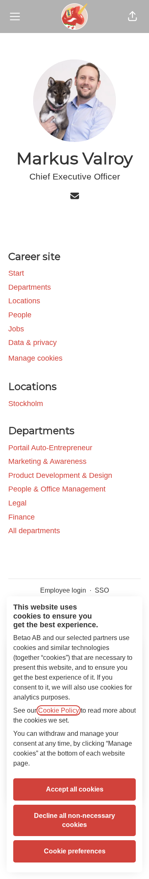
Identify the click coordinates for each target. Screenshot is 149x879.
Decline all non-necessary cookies (74, 820)
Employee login (63, 590)
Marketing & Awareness (47, 461)
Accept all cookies (74, 789)
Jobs (16, 329)
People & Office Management (57, 489)
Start (16, 273)
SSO (102, 590)
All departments (34, 531)
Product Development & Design (60, 475)
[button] (132, 16)
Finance (21, 517)
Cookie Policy (58, 710)
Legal (17, 503)
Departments (29, 287)
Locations (24, 301)
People (19, 315)
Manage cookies (35, 358)
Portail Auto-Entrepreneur (50, 448)
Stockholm (25, 403)
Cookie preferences (75, 851)
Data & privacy (32, 342)
